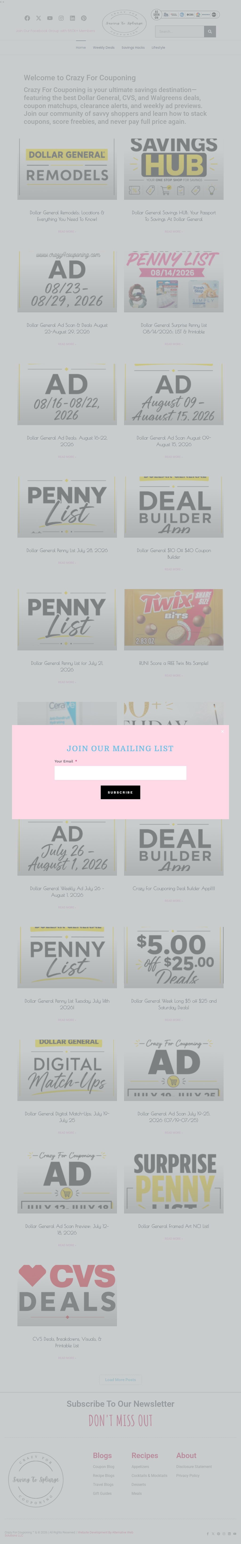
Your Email (64, 761)
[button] (222, 731)
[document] (120, 772)
